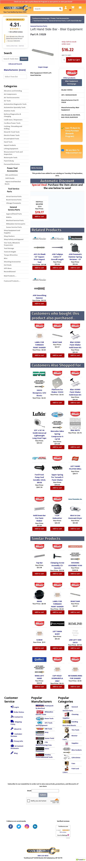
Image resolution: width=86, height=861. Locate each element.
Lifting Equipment (11, 148)
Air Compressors (10, 94)
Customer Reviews (16, 735)
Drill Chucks (9, 178)
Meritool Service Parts (14, 220)
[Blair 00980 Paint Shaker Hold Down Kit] (75, 335)
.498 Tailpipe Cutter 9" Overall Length (57, 257)
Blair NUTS (75, 430)
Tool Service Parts (40, 20)
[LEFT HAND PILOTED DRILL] (75, 463)
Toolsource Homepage (40, 18)
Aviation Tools (9, 110)
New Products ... (10, 275)
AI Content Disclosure (17, 747)
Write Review (36, 168)
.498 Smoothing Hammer (39, 297)
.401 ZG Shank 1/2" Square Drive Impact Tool (39, 258)
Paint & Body (9, 160)
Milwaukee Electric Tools (44, 713)
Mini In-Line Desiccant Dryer (75, 517)
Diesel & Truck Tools (11, 132)
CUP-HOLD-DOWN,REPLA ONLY (57, 678)
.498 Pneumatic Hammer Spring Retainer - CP (75, 257)
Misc (5, 258)
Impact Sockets (10, 145)
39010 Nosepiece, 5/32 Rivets (39, 393)
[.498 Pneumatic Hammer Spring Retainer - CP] (75, 247)
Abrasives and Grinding (13, 90)
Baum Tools (49, 718)
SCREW (39, 639)
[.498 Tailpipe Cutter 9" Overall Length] (57, 247)
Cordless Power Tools (12, 123)
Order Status (18, 712)
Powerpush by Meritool (44, 707)
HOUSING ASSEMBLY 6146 (75, 564)
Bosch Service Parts (13, 199)
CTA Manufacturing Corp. (44, 743)
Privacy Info (18, 741)
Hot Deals (7, 265)
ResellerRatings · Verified (15, 46)
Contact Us (18, 717)
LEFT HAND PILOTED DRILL (75, 467)
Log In (16, 707)
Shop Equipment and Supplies (12, 231)
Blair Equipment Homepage (71, 82)
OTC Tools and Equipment (44, 724)
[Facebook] (10, 826)
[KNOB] (39, 594)
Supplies (75, 743)
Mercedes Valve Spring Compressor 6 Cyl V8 (57, 435)
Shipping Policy (16, 723)
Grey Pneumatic (42, 733)
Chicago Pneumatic (13, 203)
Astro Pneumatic (42, 750)
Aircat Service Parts (13, 196)
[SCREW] (39, 632)
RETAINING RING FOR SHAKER (75, 677)
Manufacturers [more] (15, 70)
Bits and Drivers (11, 175)
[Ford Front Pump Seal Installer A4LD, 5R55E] (39, 467)
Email (29, 791)
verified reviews (15, 32)
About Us (17, 729)
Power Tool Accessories (60, 18)
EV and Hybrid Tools (11, 138)
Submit (43, 794)
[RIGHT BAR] (57, 335)
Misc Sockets (77, 750)
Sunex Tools (49, 738)
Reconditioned (9, 271)
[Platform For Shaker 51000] (57, 382)
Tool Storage (9, 248)
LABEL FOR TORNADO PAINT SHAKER (39, 345)
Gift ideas (8, 268)
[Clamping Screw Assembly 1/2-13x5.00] (57, 556)
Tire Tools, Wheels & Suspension (12, 244)
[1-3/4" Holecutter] (57, 508)
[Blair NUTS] (75, 423)
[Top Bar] (39, 556)
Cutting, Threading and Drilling (13, 127)
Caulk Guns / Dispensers (13, 119)
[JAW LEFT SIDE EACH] (75, 632)
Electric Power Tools (11, 135)
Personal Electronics (12, 164)
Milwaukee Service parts (15, 223)
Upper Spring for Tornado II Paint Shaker (57, 477)
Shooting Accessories (12, 261)
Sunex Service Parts (13, 227)
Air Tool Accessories (11, 97)
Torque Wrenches (11, 255)
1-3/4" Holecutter (57, 517)
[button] (82, 850)
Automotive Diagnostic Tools (15, 104)
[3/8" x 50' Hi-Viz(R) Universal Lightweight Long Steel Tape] (39, 423)
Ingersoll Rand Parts (13, 213)
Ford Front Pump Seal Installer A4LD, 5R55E (39, 478)
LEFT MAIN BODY (57, 633)
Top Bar (39, 562)
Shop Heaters (9, 236)
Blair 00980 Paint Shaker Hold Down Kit (75, 345)
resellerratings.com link (63, 835)
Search (24, 58)
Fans (73, 763)
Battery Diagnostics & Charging (12, 115)
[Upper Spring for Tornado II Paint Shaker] (57, 467)
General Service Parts (57, 20)
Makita (8, 217)
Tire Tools (75, 730)
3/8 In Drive (76, 757)
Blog (16, 753)
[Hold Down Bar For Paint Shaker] (39, 508)
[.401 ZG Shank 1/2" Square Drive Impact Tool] (39, 247)
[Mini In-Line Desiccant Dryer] (75, 508)
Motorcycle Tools (10, 157)
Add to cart (39, 216)
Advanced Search (15, 64)
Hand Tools (8, 142)
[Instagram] (27, 826)
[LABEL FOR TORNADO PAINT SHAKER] (39, 335)
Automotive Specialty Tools (14, 107)
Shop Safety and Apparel (13, 239)
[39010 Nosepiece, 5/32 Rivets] (39, 383)
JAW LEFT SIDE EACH (75, 641)
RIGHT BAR (57, 342)
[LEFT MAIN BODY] (57, 628)
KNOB (39, 601)
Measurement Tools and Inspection (13, 153)
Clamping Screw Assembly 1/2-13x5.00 (57, 565)
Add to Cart (74, 60)
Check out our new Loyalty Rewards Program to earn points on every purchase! (43, 1)
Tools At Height (10, 251)
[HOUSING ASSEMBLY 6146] (75, 556)
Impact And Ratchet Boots (13, 182)
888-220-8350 (43, 855)
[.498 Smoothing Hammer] (39, 288)
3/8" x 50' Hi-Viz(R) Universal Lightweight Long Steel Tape (39, 434)
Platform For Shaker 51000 (57, 391)
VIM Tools (48, 728)
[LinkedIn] (35, 826)
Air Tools (7, 100)
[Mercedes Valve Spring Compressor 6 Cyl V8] (57, 424)
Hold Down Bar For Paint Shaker (39, 518)
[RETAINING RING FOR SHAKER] (75, 668)
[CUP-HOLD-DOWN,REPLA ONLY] (57, 668)
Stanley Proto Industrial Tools (44, 756)
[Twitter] (19, 826)
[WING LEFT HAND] (39, 668)
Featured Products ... (12, 281)
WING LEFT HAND (39, 677)
